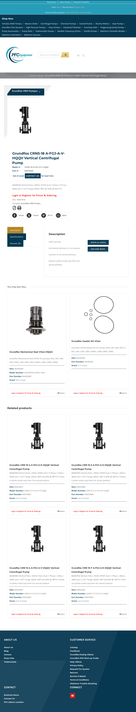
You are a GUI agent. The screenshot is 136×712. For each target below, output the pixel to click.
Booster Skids (31, 23)
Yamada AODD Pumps (12, 23)
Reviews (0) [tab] (15, 243)
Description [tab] (15, 230)
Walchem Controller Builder (112, 31)
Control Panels (85, 23)
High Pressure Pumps (35, 27)
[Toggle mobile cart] (78, 55)
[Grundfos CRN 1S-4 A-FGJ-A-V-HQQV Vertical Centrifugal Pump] (37, 540)
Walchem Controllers (11, 35)
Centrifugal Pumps (49, 23)
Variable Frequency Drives (69, 31)
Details (62, 393)
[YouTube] (72, 695)
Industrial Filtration (72, 27)
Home (33, 75)
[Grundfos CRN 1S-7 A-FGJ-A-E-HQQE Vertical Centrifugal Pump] (99, 540)
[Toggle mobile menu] (83, 55)
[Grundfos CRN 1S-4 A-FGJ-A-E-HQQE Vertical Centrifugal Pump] (37, 437)
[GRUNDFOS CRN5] (36, 120)
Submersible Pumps (45, 31)
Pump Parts (27, 31)
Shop (40, 75)
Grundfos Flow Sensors (12, 27)
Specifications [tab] (16, 237)
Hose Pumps (54, 27)
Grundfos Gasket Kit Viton (86, 341)
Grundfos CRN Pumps (31, 203)
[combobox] (26, 92)
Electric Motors (102, 23)
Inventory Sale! (90, 27)
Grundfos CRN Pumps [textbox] (25, 90)
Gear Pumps (117, 23)
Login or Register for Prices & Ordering (34, 195)
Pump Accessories (10, 31)
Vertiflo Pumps (90, 31)
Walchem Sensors (32, 35)
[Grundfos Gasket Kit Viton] (99, 315)
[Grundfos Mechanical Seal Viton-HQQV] (37, 320)
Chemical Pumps (68, 23)
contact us (32, 176)
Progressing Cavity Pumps (112, 27)
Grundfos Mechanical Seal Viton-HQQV (31, 352)
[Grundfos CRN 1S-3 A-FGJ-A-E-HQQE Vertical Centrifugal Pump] (99, 437)
